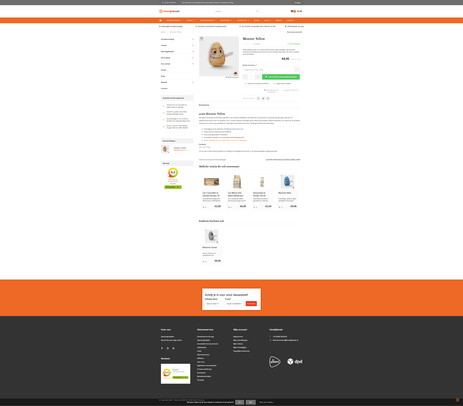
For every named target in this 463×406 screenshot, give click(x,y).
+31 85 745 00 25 (170, 2)
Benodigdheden (206, 20)
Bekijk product (179, 150)
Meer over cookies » (267, 402)
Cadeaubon (201, 347)
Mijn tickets (238, 344)
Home (160, 20)
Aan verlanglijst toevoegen (272, 91)
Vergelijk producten (241, 351)
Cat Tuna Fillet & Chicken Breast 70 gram (211, 194)
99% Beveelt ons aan (295, 26)
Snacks (190, 20)
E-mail (228, 299)
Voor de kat (242, 20)
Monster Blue (285, 193)
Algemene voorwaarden (206, 365)
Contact (290, 20)
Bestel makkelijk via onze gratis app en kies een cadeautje (225, 140)
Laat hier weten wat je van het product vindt (283, 160)
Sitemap (200, 380)
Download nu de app (205, 336)
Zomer (256, 20)
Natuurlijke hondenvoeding (171, 26)
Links (199, 351)
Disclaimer (201, 373)
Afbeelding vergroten (233, 77)
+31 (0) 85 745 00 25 (280, 336)
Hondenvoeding (173, 20)
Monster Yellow (175, 32)
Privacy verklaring (204, 369)
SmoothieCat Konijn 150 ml (259, 194)
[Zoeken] (257, 11)
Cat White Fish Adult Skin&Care (235, 194)
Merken (279, 20)
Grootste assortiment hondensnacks (212, 26)
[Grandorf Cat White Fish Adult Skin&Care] (237, 182)
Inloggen (298, 2)
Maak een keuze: (250, 65)
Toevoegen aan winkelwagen (282, 77)
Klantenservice (203, 355)
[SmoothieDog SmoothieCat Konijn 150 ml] (262, 182)
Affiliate (200, 358)
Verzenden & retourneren (207, 344)
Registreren (238, 336)
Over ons (200, 362)
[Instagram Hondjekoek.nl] (167, 348)
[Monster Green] (211, 236)
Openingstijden (203, 340)
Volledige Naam (211, 299)
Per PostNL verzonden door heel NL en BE (258, 26)
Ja (240, 402)
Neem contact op (292, 90)
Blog (267, 20)
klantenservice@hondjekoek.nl (285, 340)
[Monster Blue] (287, 182)
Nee (250, 402)
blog (163, 76)
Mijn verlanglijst (239, 347)
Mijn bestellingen (240, 340)
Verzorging (225, 20)
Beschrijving (204, 105)
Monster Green (210, 247)
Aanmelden (251, 304)
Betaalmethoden (204, 376)
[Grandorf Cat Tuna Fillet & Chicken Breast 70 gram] (211, 182)
